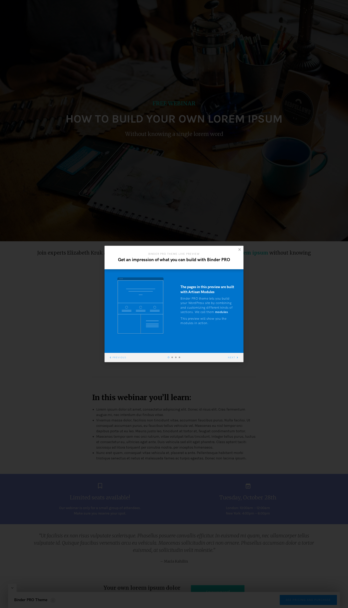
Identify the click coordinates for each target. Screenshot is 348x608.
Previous (119, 357)
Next (231, 357)
